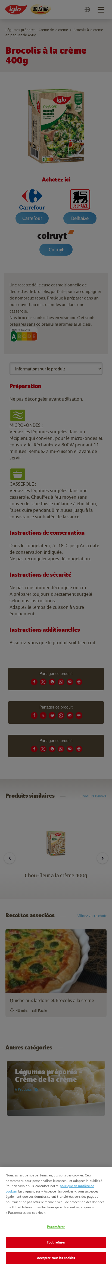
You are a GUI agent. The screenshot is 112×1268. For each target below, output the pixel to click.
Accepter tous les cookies (56, 1258)
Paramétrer (56, 1227)
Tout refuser (56, 1242)
